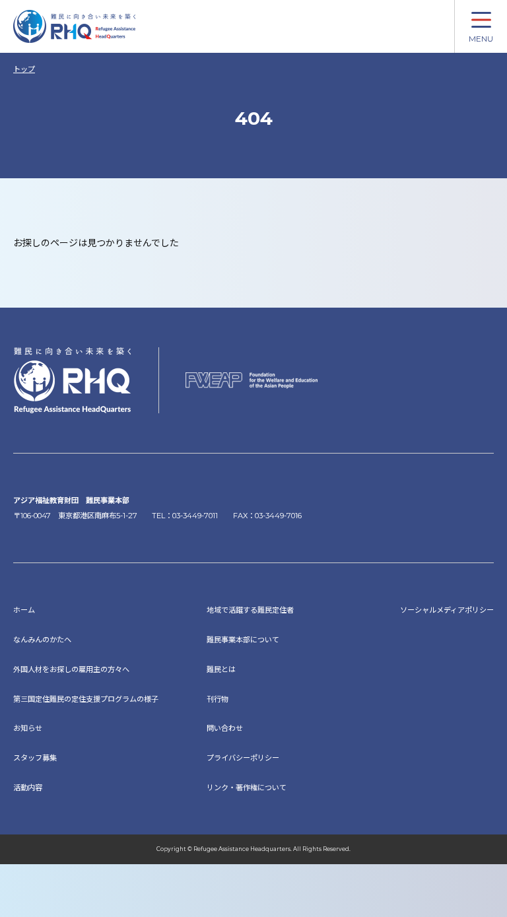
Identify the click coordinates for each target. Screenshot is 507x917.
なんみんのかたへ (42, 639)
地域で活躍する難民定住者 (250, 610)
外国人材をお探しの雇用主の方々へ (71, 669)
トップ (24, 69)
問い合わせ (225, 728)
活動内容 (27, 787)
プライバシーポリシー (243, 758)
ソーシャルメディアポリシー (447, 610)
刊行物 (217, 699)
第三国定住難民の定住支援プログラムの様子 (85, 699)
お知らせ (27, 728)
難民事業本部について (243, 639)
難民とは (221, 669)
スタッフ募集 (35, 758)
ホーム (24, 610)
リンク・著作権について (247, 787)
